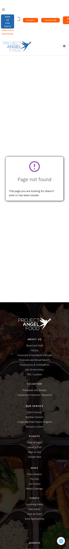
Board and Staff (34, 345)
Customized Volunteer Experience (34, 394)
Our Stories (34, 483)
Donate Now (34, 456)
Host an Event (34, 513)
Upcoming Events (34, 504)
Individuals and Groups (34, 390)
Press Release (34, 474)
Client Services (34, 412)
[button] (64, 46)
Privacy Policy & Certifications (34, 364)
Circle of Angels (34, 442)
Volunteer (50, 20)
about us (35, 339)
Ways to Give (34, 452)
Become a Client (34, 426)
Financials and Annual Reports (34, 359)
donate (30, 20)
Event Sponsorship (34, 518)
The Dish (34, 478)
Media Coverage (34, 488)
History (34, 350)
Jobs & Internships (34, 369)
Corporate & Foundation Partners (34, 355)
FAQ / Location (34, 374)
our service (34, 405)
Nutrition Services (34, 417)
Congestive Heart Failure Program (34, 421)
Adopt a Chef (34, 447)
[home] (16, 46)
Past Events (34, 509)
